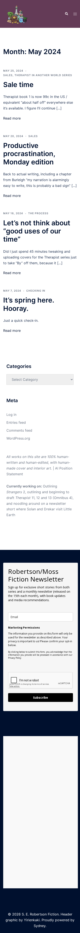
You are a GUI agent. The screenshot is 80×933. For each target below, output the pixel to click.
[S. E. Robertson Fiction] (17, 13)
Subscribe (40, 697)
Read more (12, 118)
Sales (8, 75)
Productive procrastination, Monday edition (29, 153)
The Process (38, 213)
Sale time (18, 84)
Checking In (35, 290)
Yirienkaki (32, 920)
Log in (11, 414)
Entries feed (16, 422)
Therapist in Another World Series (43, 75)
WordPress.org (18, 438)
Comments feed (19, 430)
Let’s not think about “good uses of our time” (36, 231)
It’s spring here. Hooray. (28, 304)
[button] (66, 14)
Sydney (39, 926)
